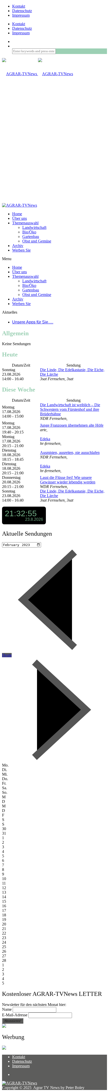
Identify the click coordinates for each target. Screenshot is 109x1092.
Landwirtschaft (34, 227)
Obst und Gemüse (36, 241)
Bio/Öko (29, 232)
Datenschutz (22, 11)
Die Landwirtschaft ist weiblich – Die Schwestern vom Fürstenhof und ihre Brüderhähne (70, 409)
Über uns (19, 218)
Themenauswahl (25, 223)
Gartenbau (30, 236)
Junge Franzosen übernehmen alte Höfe (71, 425)
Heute (7, 655)
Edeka (45, 439)
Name (7, 1009)
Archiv (17, 245)
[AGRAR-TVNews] (37, 74)
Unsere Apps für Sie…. (32, 322)
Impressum (21, 15)
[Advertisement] (54, 146)
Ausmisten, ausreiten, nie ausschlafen (70, 452)
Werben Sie (21, 250)
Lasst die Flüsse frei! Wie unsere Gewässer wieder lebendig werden (67, 479)
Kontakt (18, 6)
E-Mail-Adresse (14, 1015)
